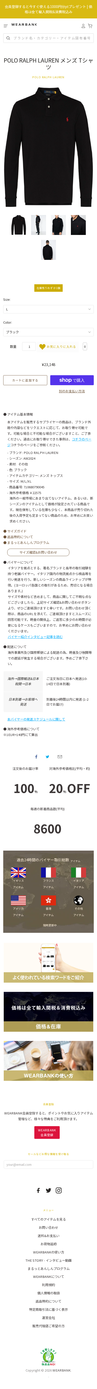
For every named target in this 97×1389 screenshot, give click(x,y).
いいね (36, 757)
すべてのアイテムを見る (48, 1219)
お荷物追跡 (49, 1244)
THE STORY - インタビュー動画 (48, 1260)
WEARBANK (61, 1370)
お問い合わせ (48, 1227)
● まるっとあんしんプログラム (26, 542)
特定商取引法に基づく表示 (48, 1309)
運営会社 (48, 1317)
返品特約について (48, 1301)
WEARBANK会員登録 (47, 1132)
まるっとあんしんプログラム (49, 1268)
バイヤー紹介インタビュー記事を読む (35, 636)
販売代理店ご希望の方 (48, 1325)
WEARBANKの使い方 (48, 1252)
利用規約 (48, 1284)
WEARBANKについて (48, 1276)
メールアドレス (60, 757)
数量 (13, 346)
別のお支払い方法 (72, 391)
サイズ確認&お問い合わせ (38, 552)
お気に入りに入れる (61, 346)
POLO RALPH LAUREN (48, 77)
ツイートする (47, 757)
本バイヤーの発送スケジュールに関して (36, 719)
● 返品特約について (18, 536)
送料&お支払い (48, 1235)
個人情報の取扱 (48, 1293)
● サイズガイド (15, 531)
